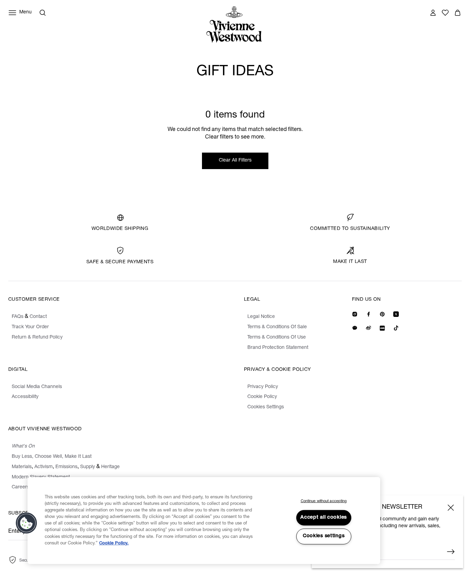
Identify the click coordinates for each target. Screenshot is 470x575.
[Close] (451, 508)
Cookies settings (324, 536)
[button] (26, 523)
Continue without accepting (324, 501)
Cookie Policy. (114, 543)
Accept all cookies (323, 517)
